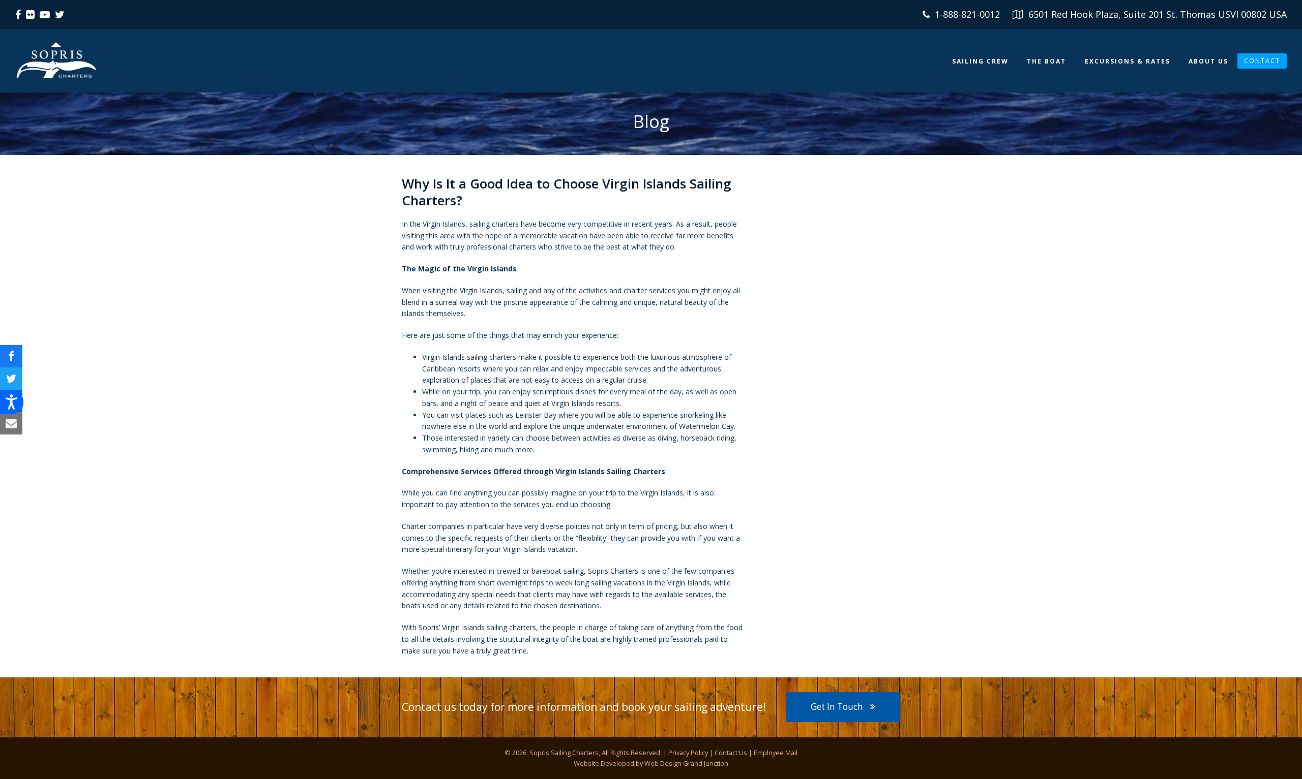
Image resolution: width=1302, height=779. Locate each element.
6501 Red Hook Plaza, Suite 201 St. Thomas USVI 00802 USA (1157, 14)
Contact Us (731, 752)
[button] (11, 356)
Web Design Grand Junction (686, 763)
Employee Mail (775, 752)
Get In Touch (837, 706)
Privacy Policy (688, 752)
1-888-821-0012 (967, 14)
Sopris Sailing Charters (563, 752)
